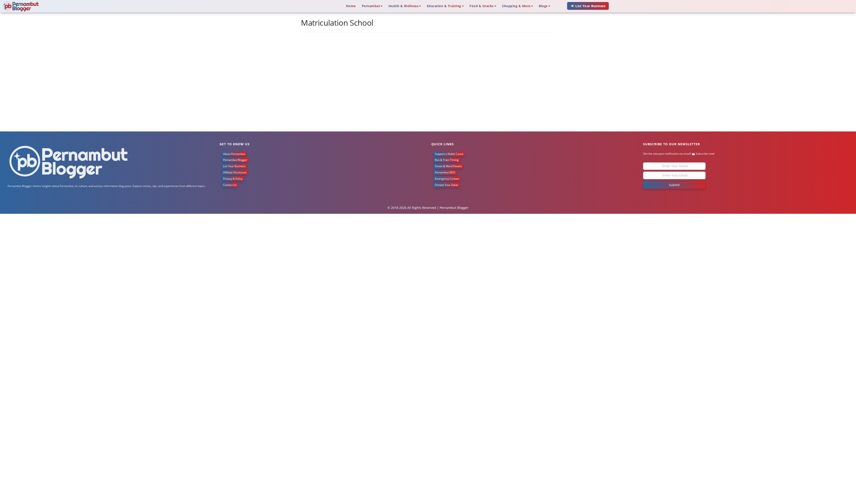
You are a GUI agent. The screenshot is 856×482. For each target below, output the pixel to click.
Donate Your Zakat (446, 185)
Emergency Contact (447, 179)
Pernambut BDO (445, 172)
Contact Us (230, 185)
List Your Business (234, 166)
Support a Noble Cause (449, 154)
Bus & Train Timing (447, 160)
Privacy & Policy (233, 179)
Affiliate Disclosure (235, 172)
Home (351, 6)
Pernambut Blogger (235, 160)
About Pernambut (234, 154)
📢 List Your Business (587, 6)
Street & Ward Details (448, 166)
